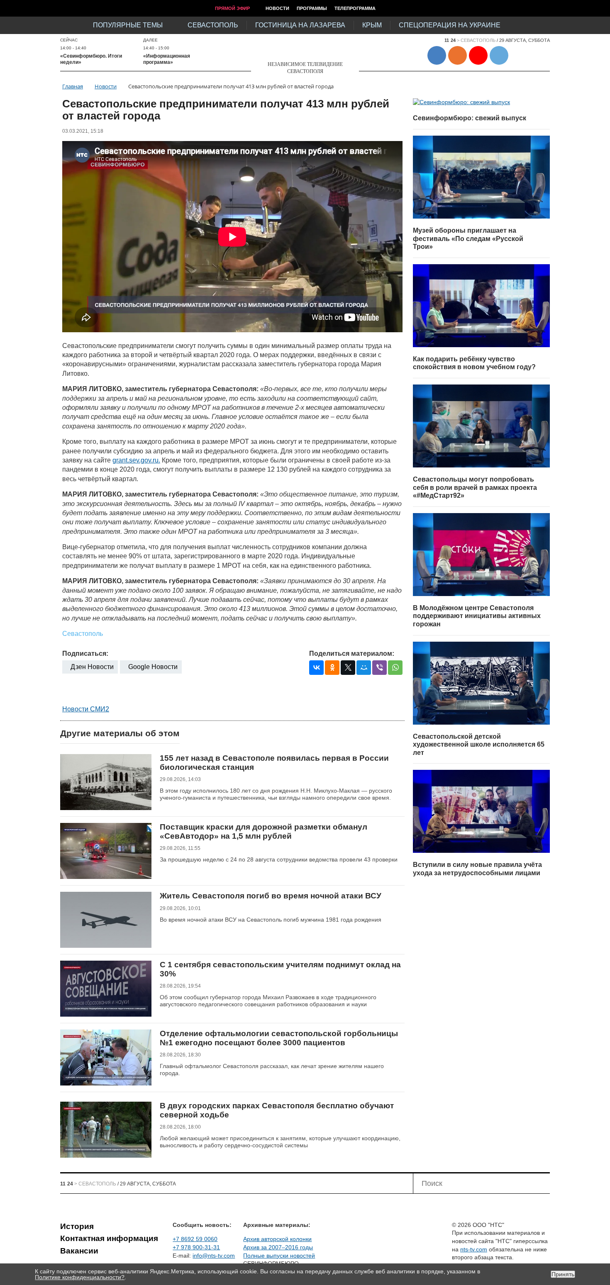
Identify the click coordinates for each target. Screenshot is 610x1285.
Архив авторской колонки (277, 1239)
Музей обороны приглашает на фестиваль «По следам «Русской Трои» (468, 238)
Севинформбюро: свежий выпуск (469, 118)
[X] (348, 667)
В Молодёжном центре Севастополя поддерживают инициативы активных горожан (477, 616)
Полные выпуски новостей (279, 1255)
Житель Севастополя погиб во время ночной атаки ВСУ (270, 895)
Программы (312, 8)
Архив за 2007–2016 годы (278, 1247)
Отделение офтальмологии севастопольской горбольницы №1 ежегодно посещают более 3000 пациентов (279, 1038)
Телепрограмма (355, 8)
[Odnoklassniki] (332, 667)
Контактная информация (109, 1238)
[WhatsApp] (395, 667)
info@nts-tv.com (214, 1255)
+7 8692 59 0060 (195, 1239)
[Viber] (379, 667)
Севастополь (213, 25)
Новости (277, 8)
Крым (372, 25)
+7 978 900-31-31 (196, 1247)
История (77, 1226)
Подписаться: (85, 653)
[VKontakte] (316, 667)
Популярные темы (128, 25)
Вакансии (79, 1250)
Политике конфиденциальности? (79, 1277)
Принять (562, 1274)
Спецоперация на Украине (449, 25)
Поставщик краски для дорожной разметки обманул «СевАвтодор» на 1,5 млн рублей (263, 831)
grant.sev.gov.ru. (136, 460)
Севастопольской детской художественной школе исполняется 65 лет (478, 744)
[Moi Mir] (363, 667)
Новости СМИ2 (85, 709)
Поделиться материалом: (351, 653)
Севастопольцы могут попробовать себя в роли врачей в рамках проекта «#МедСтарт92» (475, 487)
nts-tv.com (473, 1249)
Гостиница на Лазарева (300, 25)
